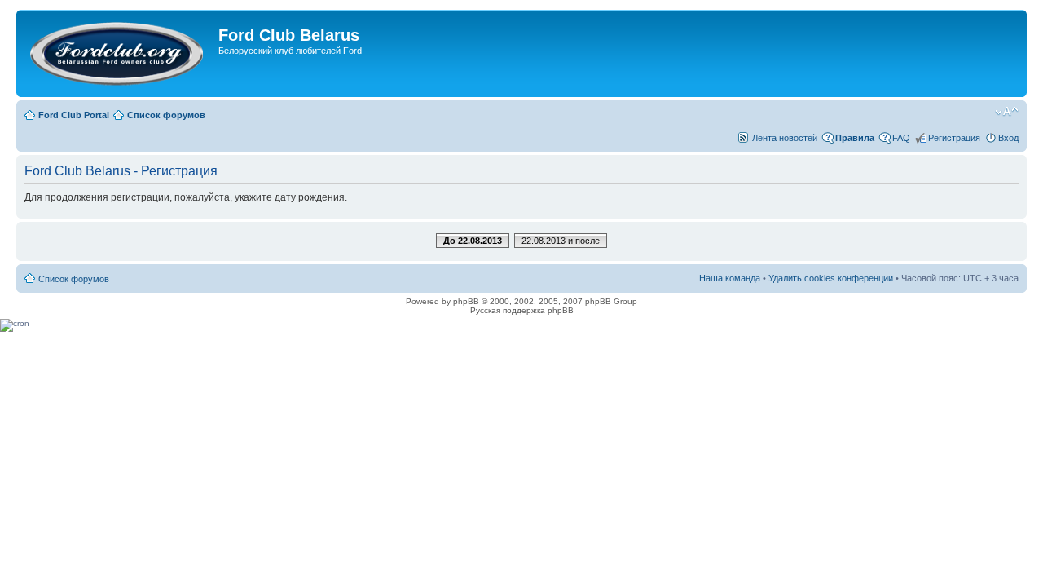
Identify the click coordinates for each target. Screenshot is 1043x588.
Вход (1008, 138)
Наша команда (729, 278)
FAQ (901, 138)
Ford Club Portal (73, 115)
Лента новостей (784, 138)
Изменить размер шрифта (1007, 111)
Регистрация (954, 138)
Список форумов (166, 115)
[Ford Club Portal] (119, 53)
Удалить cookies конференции (830, 278)
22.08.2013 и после (561, 240)
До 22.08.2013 (472, 240)
